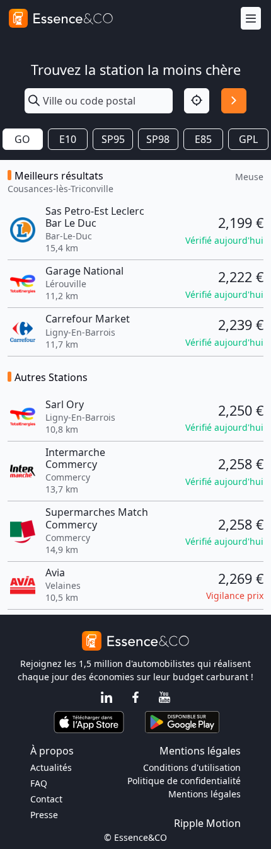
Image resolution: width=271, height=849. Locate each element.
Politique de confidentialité (184, 781)
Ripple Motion (207, 823)
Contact (46, 799)
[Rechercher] (233, 100)
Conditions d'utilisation (192, 767)
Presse (44, 815)
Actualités (51, 767)
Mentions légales (204, 794)
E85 (203, 139)
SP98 (158, 139)
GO (22, 139)
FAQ (38, 783)
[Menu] (251, 18)
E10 (67, 139)
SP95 (113, 139)
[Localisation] (196, 100)
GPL (248, 139)
